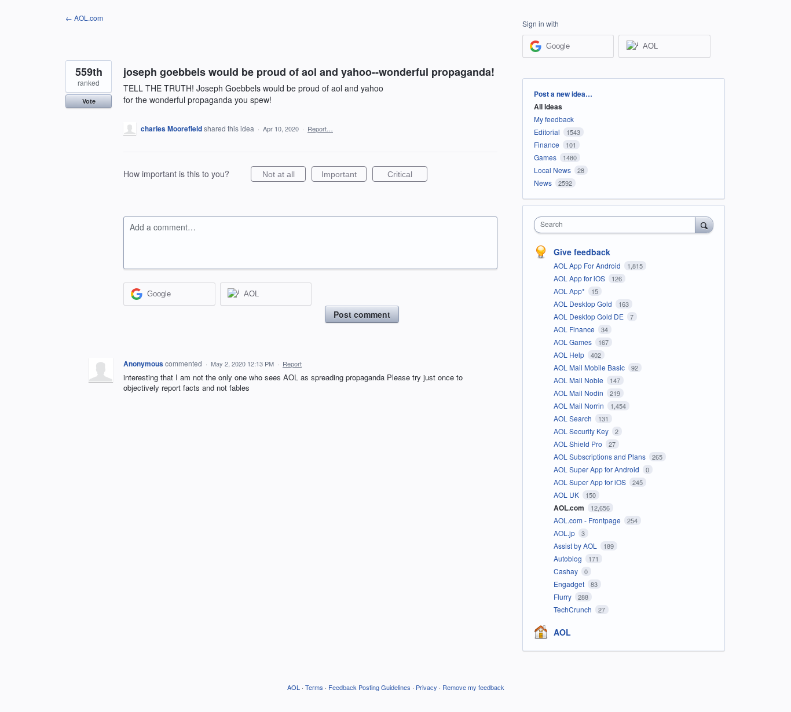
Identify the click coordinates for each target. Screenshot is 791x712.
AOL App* (570, 291)
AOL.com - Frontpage (588, 520)
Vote (89, 101)
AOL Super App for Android (597, 469)
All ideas (548, 106)
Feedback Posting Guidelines (369, 687)
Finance (546, 144)
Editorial (547, 132)
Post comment (362, 314)
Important (344, 176)
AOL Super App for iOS (591, 482)
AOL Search (574, 418)
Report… (320, 128)
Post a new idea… (563, 94)
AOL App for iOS (580, 278)
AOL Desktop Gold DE (589, 316)
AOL (562, 632)
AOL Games (574, 342)
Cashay (567, 571)
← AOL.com (84, 18)
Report (292, 363)
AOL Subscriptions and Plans (600, 456)
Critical (407, 176)
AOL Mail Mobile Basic (590, 367)
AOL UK (567, 495)
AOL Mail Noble (579, 380)
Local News (552, 170)
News (543, 183)
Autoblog (569, 558)
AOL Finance (575, 329)
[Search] (704, 224)
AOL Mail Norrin (580, 405)
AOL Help (570, 354)
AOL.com (570, 507)
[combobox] (617, 225)
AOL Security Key (582, 431)
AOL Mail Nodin (579, 393)
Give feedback (582, 252)
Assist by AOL (576, 545)
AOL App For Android (588, 265)
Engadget (570, 584)
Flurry (563, 596)
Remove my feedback (473, 687)
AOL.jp (565, 533)
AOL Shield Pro (579, 444)
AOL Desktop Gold (584, 304)
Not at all (284, 176)
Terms (314, 687)
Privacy (426, 687)
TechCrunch (574, 609)
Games (545, 157)
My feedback (554, 119)
